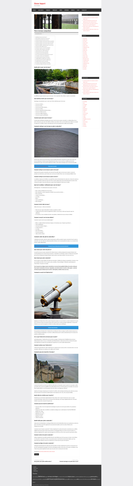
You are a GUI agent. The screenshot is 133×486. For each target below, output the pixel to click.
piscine (57, 479)
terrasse (53, 451)
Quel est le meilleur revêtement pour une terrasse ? (45, 45)
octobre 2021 (85, 61)
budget (46, 476)
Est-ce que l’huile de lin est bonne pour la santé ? (44, 54)
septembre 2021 (86, 63)
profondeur (71, 479)
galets (89, 476)
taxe (87, 479)
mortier (39, 479)
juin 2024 (85, 41)
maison (34, 479)
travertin (99, 479)
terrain (89, 479)
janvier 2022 (85, 57)
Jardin (61, 10)
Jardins (84, 117)
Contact (35, 469)
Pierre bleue (85, 121)
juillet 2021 (85, 66)
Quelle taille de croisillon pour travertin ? (43, 58)
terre (96, 479)
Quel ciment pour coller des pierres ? (42, 50)
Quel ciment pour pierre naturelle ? (42, 51)
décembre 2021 (86, 58)
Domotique (85, 108)
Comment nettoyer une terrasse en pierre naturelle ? (45, 41)
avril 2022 (85, 53)
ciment (60, 476)
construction (64, 476)
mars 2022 (85, 54)
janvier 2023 (85, 45)
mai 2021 (85, 68)
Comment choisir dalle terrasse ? (41, 46)
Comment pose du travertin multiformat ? (43, 59)
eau (75, 476)
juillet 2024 (85, 39)
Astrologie (85, 101)
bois (40, 451)
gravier (92, 476)
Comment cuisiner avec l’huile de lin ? (42, 55)
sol (83, 479)
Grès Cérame (85, 113)
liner (97, 476)
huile (42, 451)
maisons (37, 479)
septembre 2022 (86, 47)
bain (35, 476)
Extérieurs (85, 110)
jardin (95, 476)
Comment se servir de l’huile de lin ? (42, 53)
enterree (77, 476)
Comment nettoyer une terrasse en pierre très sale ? (45, 42)
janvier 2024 (85, 42)
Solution (84, 124)
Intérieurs (66, 10)
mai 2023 (85, 44)
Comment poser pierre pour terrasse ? (42, 39)
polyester (66, 479)
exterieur (87, 476)
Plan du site (84, 10)
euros (85, 476)
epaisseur (81, 476)
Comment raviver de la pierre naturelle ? (43, 62)
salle (79, 479)
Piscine (84, 123)
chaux (58, 476)
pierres (53, 479)
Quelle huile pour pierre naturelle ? (42, 61)
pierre (48, 451)
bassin (37, 476)
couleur (73, 476)
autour (34, 476)
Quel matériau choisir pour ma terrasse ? (43, 38)
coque (69, 476)
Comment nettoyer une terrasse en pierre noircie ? (44, 43)
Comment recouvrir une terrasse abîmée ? (43, 47)
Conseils (73, 10)
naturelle (44, 451)
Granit (84, 111)
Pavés (78, 10)
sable (78, 479)
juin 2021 (85, 67)
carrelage (55, 476)
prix (69, 479)
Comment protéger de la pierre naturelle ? (43, 63)
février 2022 (85, 55)
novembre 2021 (86, 60)
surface (85, 479)
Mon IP (34, 482)
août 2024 (85, 38)
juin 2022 (85, 51)
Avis (84, 102)
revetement (74, 479)
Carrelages (55, 10)
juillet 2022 (85, 50)
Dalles (84, 107)
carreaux (49, 476)
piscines (62, 479)
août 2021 (85, 64)
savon (50, 451)
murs (42, 479)
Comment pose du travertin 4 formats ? (43, 57)
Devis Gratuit (41, 10)
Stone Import (39, 3)
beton (40, 476)
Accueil (34, 10)
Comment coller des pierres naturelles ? (43, 49)
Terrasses (48, 10)
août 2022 (85, 48)
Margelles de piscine (87, 118)
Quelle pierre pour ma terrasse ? (41, 37)
